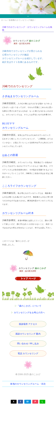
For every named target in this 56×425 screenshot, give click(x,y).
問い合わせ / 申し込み (28, 343)
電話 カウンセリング (28, 353)
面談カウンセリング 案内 (28, 334)
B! (28, 401)
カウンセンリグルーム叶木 (18, 213)
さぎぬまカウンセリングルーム (20, 96)
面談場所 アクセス (28, 324)
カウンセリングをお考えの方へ (29, 312)
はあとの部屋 (10, 155)
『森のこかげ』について (29, 306)
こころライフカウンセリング (19, 185)
